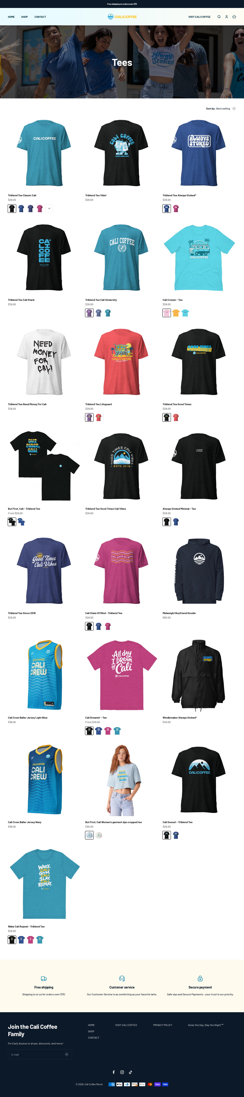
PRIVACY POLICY (162, 1024)
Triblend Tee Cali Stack (21, 299)
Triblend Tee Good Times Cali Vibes (105, 508)
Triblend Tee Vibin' (96, 195)
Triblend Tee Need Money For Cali (27, 404)
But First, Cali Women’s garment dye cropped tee (113, 822)
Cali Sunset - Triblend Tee (178, 822)
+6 (49, 208)
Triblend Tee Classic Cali (22, 195)
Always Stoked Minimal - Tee (179, 508)
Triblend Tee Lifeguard (98, 404)
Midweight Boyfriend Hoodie (179, 613)
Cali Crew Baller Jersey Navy (24, 822)
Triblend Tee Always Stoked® (179, 195)
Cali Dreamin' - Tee (96, 717)
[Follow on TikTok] (130, 1072)
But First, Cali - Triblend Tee (24, 508)
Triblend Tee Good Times (177, 404)
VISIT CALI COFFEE (199, 16)
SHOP (24, 16)
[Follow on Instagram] (122, 1072)
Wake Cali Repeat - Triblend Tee (26, 926)
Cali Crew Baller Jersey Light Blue (27, 717)
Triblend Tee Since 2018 (22, 613)
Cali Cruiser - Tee (173, 299)
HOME (11, 16)
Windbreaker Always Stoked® (180, 717)
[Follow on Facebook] (113, 1072)
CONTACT (40, 16)
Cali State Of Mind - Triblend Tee (103, 613)
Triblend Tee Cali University (101, 299)
